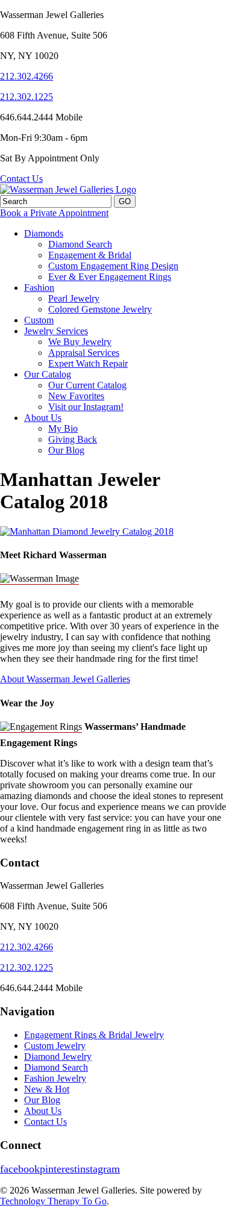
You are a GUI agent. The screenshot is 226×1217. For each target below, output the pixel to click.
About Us (42, 417)
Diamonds (43, 233)
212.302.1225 (26, 97)
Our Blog (66, 450)
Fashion (39, 287)
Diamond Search (80, 244)
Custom (39, 320)
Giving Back (72, 439)
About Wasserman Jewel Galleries (65, 679)
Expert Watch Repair (88, 363)
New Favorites (76, 396)
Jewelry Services (56, 331)
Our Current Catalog (87, 385)
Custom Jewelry (55, 1046)
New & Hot (46, 1089)
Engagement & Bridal (89, 255)
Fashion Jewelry (55, 1078)
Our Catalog (47, 374)
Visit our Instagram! (86, 407)
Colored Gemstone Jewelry (100, 309)
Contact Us (21, 178)
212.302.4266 (26, 76)
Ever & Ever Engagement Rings (109, 277)
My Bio (63, 428)
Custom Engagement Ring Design (113, 266)
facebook (20, 1169)
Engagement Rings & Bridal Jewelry (94, 1035)
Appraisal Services (83, 352)
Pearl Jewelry (73, 298)
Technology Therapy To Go (53, 1201)
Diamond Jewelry (58, 1056)
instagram (98, 1169)
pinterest (58, 1169)
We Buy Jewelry (79, 342)
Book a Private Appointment (54, 213)
